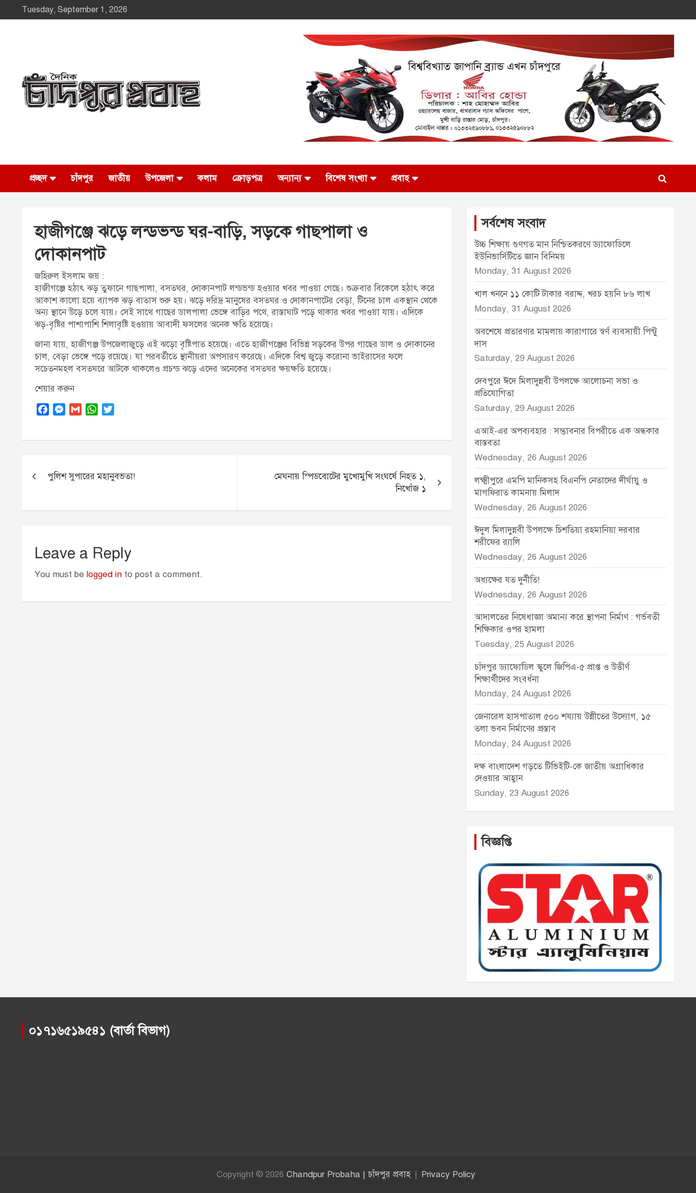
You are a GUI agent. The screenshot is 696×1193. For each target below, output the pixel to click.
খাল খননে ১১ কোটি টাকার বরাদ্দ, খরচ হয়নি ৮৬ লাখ (562, 294)
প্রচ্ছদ (38, 178)
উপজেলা (160, 178)
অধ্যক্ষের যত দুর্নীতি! (507, 580)
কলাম (207, 178)
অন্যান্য (290, 178)
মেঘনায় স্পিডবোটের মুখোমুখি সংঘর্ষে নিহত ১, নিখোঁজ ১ (350, 482)
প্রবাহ (400, 178)
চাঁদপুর (82, 178)
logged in (104, 574)
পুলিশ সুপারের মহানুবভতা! (91, 476)
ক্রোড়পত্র (247, 178)
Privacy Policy (448, 1174)
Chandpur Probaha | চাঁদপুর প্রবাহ (348, 1174)
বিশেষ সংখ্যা (346, 178)
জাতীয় (119, 178)
